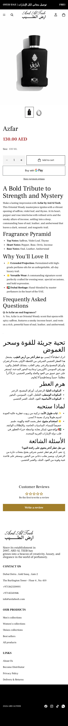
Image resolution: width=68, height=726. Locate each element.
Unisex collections (13, 630)
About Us (8, 661)
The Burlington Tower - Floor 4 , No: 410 (24, 580)
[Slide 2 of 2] (39, 112)
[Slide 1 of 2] (29, 112)
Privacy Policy (10, 673)
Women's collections (14, 623)
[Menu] (4, 15)
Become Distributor (13, 667)
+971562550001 (12, 586)
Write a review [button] (34, 507)
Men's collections (12, 617)
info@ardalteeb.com (14, 599)
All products (9, 642)
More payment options (34, 179)
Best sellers (9, 636)
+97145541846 (11, 592)
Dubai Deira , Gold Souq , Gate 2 (20, 574)
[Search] (12, 15)
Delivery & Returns (13, 679)
